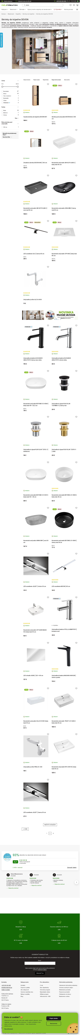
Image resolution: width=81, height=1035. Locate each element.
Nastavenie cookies (64, 996)
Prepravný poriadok (64, 992)
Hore (25, 829)
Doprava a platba (25, 987)
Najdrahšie (45, 79)
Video (11, 100)
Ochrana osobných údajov (66, 987)
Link (20, 929)
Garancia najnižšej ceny (27, 992)
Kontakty (23, 985)
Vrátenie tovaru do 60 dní (24, 1)
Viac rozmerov (11, 96)
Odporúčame (26, 79)
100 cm (11, 127)
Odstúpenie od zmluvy (65, 994)
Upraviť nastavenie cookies (39, 1033)
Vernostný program (45, 989)
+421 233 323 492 (66, 1)
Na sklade (11, 91)
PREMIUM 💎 (11, 102)
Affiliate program (44, 994)
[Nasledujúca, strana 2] (50, 833)
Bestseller (11, 98)
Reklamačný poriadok (65, 989)
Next (76, 882)
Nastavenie (53, 1023)
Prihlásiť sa (40, 973)
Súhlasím (53, 1018)
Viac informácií (8, 1029)
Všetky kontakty (6, 989)
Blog (22, 996)
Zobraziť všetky (71, 867)
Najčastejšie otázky (45, 992)
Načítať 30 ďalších (50, 824)
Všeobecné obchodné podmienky (68, 985)
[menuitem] (5, 9)
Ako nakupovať (25, 989)
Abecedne (67, 79)
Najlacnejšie (36, 79)
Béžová (11, 112)
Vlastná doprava (8, 1)
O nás (41, 985)
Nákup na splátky (25, 994)
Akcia (11, 93)
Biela (11, 110)
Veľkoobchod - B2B (45, 996)
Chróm (11, 115)
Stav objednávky (44, 987)
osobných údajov (42, 969)
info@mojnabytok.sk (7, 987)
